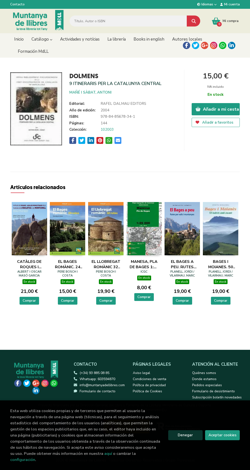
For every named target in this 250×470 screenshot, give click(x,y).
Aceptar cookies (222, 435)
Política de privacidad (149, 385)
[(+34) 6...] (222, 45)
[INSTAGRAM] (213, 45)
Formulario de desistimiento (213, 391)
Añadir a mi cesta (220, 109)
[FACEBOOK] (186, 45)
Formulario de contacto (97, 391)
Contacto (17, 4)
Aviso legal (141, 373)
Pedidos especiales (207, 385)
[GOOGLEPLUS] (204, 45)
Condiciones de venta (149, 379)
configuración (22, 459)
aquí (108, 453)
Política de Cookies (147, 391)
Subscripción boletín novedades (217, 397)
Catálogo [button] (40, 39)
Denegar (185, 435)
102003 (107, 129)
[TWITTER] (195, 45)
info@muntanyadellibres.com (102, 385)
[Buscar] (193, 21)
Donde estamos (204, 379)
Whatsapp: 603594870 (97, 379)
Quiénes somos (204, 373)
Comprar (29, 300)
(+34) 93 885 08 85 (94, 373)
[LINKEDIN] (231, 45)
